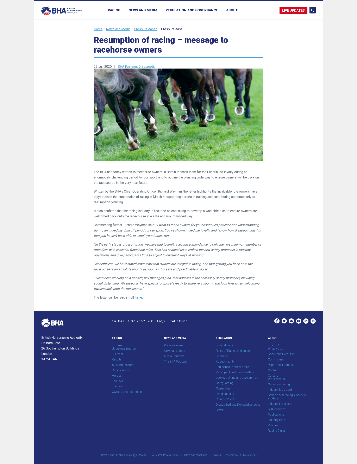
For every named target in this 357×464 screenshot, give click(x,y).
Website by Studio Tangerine (241, 455)
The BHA (273, 345)
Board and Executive (281, 354)
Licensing (222, 356)
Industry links (276, 420)
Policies (273, 425)
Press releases (173, 345)
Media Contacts (174, 356)
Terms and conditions (195, 455)
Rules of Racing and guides (233, 350)
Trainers (117, 386)
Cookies (217, 455)
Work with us (276, 379)
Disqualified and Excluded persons (238, 404)
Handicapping (225, 393)
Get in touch (178, 321)
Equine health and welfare (232, 367)
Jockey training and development (237, 377)
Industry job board (280, 389)
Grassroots (147, 67)
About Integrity (225, 361)
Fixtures (117, 345)
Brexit (219, 410)
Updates (297, 10)
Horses (117, 375)
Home (98, 29)
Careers (273, 375)
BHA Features (128, 67)
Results (117, 359)
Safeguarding (224, 383)
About (232, 10)
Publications (276, 414)
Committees (276, 359)
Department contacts (281, 364)
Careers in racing (279, 384)
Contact (273, 370)
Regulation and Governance (192, 10)
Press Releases (145, 29)
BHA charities (277, 409)
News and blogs (174, 350)
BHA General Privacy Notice (163, 455)
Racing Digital (277, 430)
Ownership (223, 388)
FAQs (161, 321)
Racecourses (121, 370)
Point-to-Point (225, 399)
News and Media (143, 10)
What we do (275, 348)
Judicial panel (224, 345)
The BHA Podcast (175, 361)
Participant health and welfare (235, 372)
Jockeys (117, 381)
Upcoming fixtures (124, 348)
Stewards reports (123, 364)
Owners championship (127, 391)
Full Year (117, 354)
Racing (114, 10)
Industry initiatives (279, 403)
